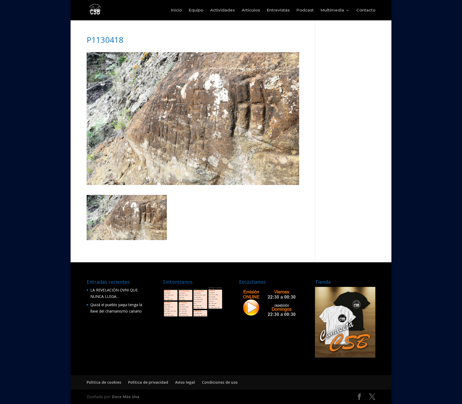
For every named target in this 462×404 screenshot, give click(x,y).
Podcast (305, 10)
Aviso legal (185, 382)
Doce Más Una (125, 396)
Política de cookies (104, 382)
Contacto (365, 10)
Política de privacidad (148, 382)
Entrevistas (278, 10)
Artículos (251, 10)
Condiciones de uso (220, 382)
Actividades (222, 10)
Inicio (176, 10)
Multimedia (332, 10)
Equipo (196, 10)
